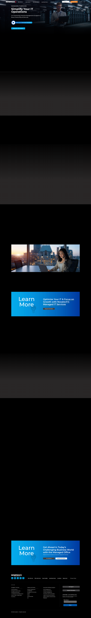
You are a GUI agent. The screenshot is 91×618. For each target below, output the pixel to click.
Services (18, 37)
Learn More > (22, 415)
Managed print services (60, 384)
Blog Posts (45, 428)
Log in (81, 1)
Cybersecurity (58, 382)
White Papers (53, 428)
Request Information (18, 28)
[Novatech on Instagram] (21, 578)
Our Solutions (49, 558)
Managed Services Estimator (11, 157)
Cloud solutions (59, 389)
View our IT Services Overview (23, 22)
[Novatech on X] (18, 578)
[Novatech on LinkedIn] (12, 578)
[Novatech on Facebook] (23, 578)
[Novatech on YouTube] (15, 578)
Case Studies (37, 428)
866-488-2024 (84, 2)
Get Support (71, 586)
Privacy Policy (73, 578)
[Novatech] (16, 575)
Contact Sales (74, 1)
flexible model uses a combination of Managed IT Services (68, 369)
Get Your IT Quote (14, 199)
